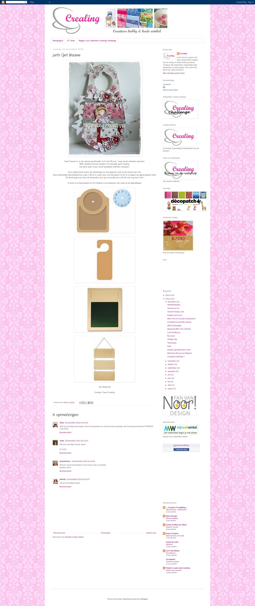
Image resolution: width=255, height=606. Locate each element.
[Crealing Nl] (164, 87)
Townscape (171, 343)
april (170, 385)
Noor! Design (171, 516)
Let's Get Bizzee (173, 332)
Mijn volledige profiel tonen (174, 73)
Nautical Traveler (172, 527)
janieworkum (65, 461)
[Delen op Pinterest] (91, 402)
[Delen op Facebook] (89, 402)
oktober (171, 364)
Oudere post (151, 533)
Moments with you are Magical (179, 353)
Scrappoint (170, 559)
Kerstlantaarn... (171, 553)
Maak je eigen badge (170, 90)
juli (169, 375)
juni (169, 378)
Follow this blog (181, 449)
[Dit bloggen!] (83, 402)
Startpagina (58, 40)
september (172, 368)
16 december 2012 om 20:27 (78, 479)
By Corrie (171, 336)
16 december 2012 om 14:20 (83, 461)
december (172, 302)
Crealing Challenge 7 (176, 357)
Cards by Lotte (172, 542)
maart (170, 389)
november (172, 361)
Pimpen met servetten (174, 570)
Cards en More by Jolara (176, 525)
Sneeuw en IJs (173, 308)
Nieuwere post (59, 533)
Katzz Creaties (172, 533)
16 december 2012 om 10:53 (76, 423)
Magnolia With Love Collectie (179, 329)
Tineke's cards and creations (178, 568)
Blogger (144, 599)
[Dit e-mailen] (80, 402)
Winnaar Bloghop (172, 518)
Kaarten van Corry (174, 315)
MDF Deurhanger (174, 326)
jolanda (63, 479)
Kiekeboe (169, 544)
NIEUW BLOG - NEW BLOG (176, 510)
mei (169, 382)
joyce (142, 175)
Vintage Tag (172, 339)
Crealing (183, 54)
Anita (62, 441)
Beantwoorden (65, 432)
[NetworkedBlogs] (181, 445)
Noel (169, 346)
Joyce (76, 172)
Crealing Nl (167, 84)
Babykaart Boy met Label (175, 536)
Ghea (62, 423)
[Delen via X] (86, 402)
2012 (168, 299)
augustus (171, 371)
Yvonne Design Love (175, 312)
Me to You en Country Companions (181, 319)
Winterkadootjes (173, 305)
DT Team (71, 40)
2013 (168, 295)
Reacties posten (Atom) (74, 537)
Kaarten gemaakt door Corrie (179, 350)
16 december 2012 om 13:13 (76, 441)
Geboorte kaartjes (172, 561)
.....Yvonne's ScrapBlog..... (176, 507)
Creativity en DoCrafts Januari (179, 322)
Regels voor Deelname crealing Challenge (97, 40)
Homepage (105, 533)
